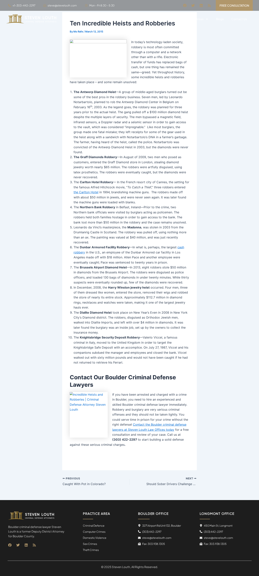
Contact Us (239, 19)
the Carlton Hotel (86, 192)
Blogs (220, 19)
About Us (170, 19)
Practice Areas (194, 19)
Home (152, 19)
